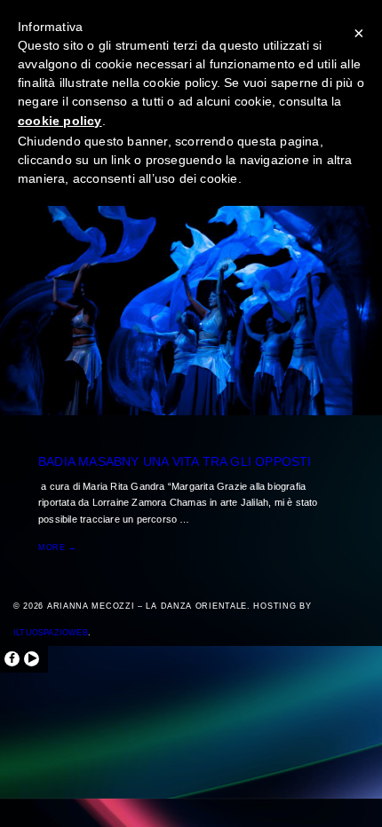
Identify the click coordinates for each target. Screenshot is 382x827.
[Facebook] (12, 658)
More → (57, 547)
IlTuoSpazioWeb (50, 632)
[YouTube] (31, 658)
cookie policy (60, 121)
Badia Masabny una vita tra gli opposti (175, 461)
